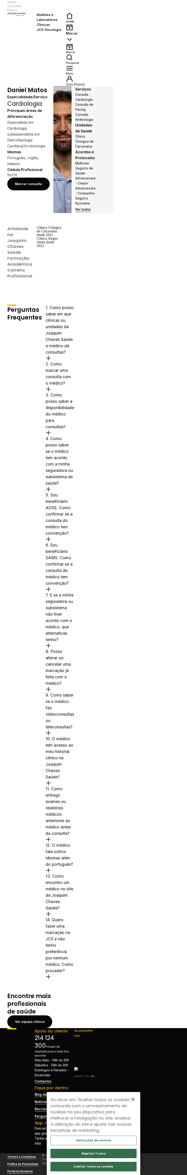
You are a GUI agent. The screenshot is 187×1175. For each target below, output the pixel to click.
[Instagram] (86, 1049)
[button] (49, 6)
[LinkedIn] (86, 1056)
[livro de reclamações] (86, 1072)
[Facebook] (86, 1041)
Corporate (14, 6)
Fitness (12, 10)
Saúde (11, 2)
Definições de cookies (93, 1140)
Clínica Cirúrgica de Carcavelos (84, 141)
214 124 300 (44, 1042)
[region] (93, 1133)
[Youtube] (86, 1063)
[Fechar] (133, 1099)
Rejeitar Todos (93, 1153)
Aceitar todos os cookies (93, 1166)
